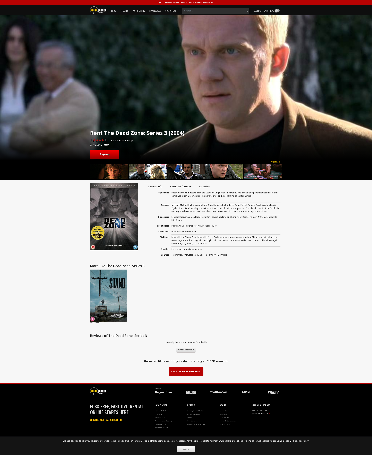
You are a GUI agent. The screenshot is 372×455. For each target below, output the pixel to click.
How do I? (159, 414)
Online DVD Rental (194, 414)
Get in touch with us (260, 413)
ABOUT (223, 405)
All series (204, 186)
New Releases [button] (155, 10)
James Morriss (235, 237)
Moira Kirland (177, 226)
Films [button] (113, 10)
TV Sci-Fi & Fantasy (206, 255)
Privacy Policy (225, 424)
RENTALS (191, 405)
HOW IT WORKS (162, 405)
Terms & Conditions (228, 421)
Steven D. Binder (239, 240)
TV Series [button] (124, 10)
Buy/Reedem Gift (161, 427)
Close (186, 449)
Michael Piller (177, 231)
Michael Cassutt (222, 240)
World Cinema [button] (139, 10)
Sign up (104, 154)
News (189, 417)
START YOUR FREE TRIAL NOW (186, 2)
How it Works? (160, 411)
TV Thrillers (222, 255)
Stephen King (191, 240)
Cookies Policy (301, 441)
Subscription (160, 417)
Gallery (275, 161)
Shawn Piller (190, 231)
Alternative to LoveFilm (196, 424)
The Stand (94, 323)
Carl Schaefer (220, 237)
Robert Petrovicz (193, 226)
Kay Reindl (188, 243)
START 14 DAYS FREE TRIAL (186, 371)
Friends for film (161, 424)
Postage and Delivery (163, 421)
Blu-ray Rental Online (195, 411)
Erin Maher (176, 243)
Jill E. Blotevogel (269, 240)
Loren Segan (177, 240)
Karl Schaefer (200, 243)
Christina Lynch (271, 237)
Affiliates (223, 414)
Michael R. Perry (205, 237)
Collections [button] (170, 10)
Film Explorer (192, 421)
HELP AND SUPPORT (261, 405)
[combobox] (213, 11)
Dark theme (269, 10)
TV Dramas (176, 255)
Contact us (224, 417)
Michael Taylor (209, 226)
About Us (223, 411)
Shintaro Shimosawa (253, 237)
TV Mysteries (189, 255)
